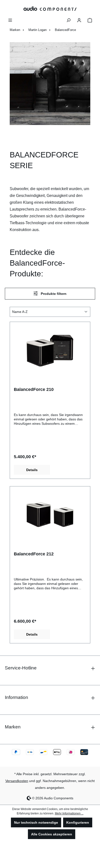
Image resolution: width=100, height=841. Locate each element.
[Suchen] (68, 20)
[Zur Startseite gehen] (50, 8)
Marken (13, 726)
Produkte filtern (53, 294)
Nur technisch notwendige (36, 822)
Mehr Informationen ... (69, 813)
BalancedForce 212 (34, 553)
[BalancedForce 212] (50, 514)
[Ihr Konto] (79, 20)
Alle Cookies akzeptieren (51, 834)
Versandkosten (16, 781)
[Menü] (10, 20)
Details (32, 470)
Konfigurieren (77, 822)
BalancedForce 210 (34, 389)
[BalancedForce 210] (50, 350)
